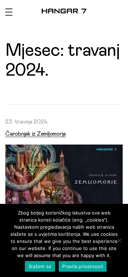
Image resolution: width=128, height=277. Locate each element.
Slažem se (40, 266)
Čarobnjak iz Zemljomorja (35, 134)
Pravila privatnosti (82, 266)
